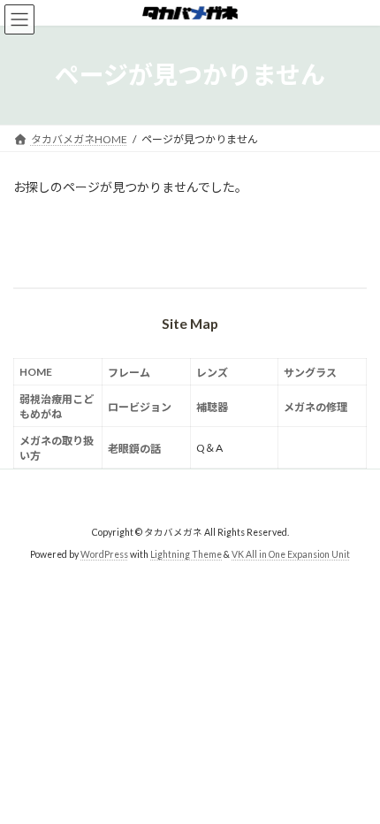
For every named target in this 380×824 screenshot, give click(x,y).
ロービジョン (139, 407)
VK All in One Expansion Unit (291, 554)
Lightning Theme (186, 554)
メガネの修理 (315, 407)
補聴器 (212, 407)
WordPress (104, 554)
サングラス (310, 372)
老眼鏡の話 (134, 448)
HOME (35, 371)
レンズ (212, 372)
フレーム (129, 372)
